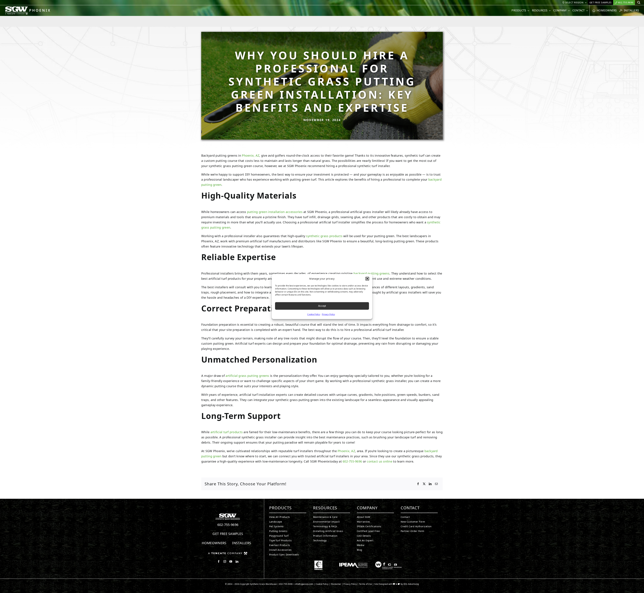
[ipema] (353, 562)
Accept (322, 305)
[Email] (436, 484)
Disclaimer (336, 584)
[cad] (318, 562)
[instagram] (224, 561)
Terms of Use (365, 584)
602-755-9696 (352, 461)
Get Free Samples (227, 533)
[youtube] (230, 561)
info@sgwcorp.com (304, 584)
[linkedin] (237, 561)
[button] (367, 278)
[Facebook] (418, 484)
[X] (424, 484)
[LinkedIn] (430, 484)
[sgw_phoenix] (28, 8)
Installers (241, 543)
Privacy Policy (328, 314)
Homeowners (214, 543)
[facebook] (218, 561)
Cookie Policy (313, 314)
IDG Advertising (411, 584)
